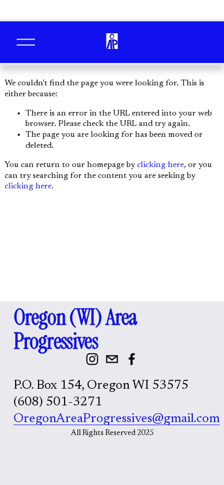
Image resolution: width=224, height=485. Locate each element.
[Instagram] (92, 359)
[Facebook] (132, 359)
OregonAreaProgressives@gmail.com (117, 419)
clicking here (160, 165)
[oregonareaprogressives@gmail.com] (112, 359)
